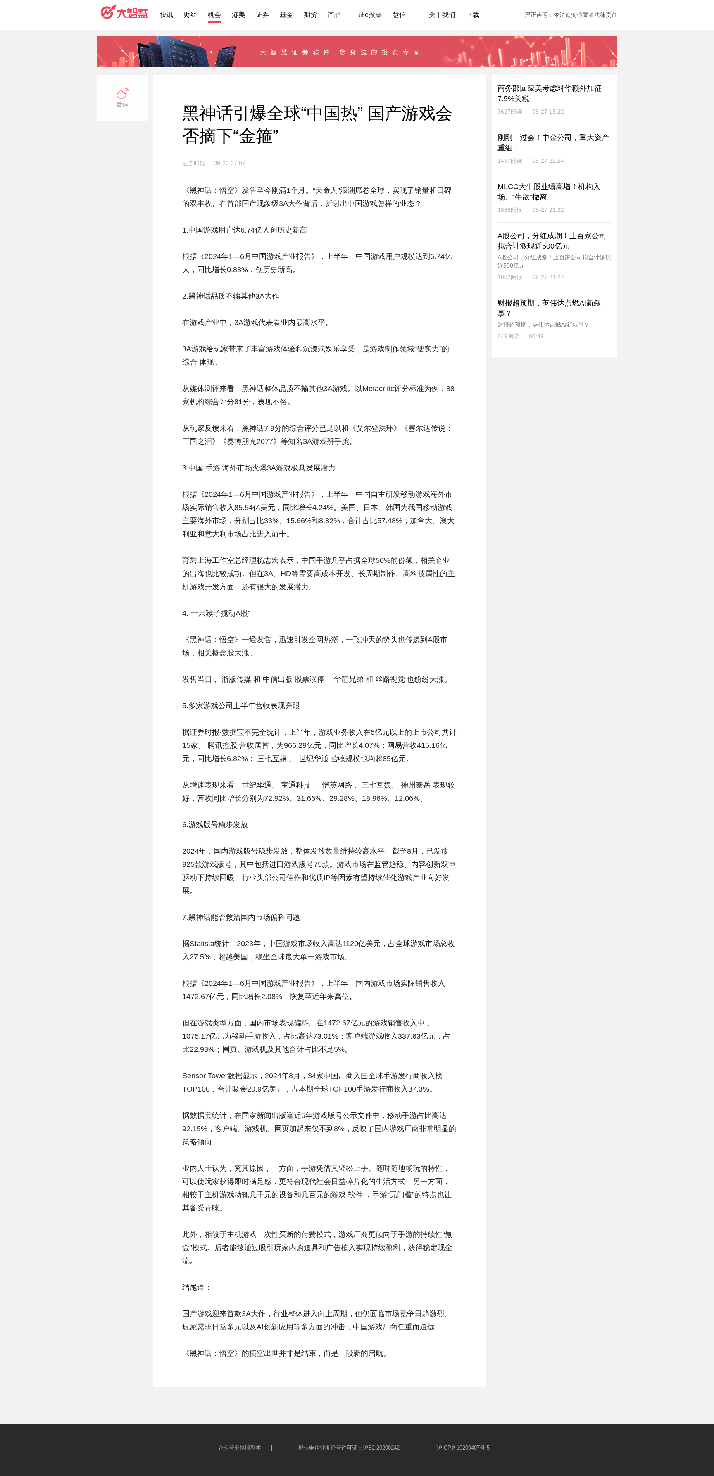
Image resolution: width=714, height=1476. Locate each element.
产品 (334, 14)
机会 (214, 14)
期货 (310, 14)
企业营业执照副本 (239, 1448)
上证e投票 (367, 14)
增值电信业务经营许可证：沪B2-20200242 (349, 1448)
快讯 (166, 14)
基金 (286, 14)
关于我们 (442, 14)
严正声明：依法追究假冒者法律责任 (571, 15)
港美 (238, 14)
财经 (190, 14)
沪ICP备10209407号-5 (463, 1448)
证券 (262, 14)
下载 (472, 14)
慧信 (399, 14)
